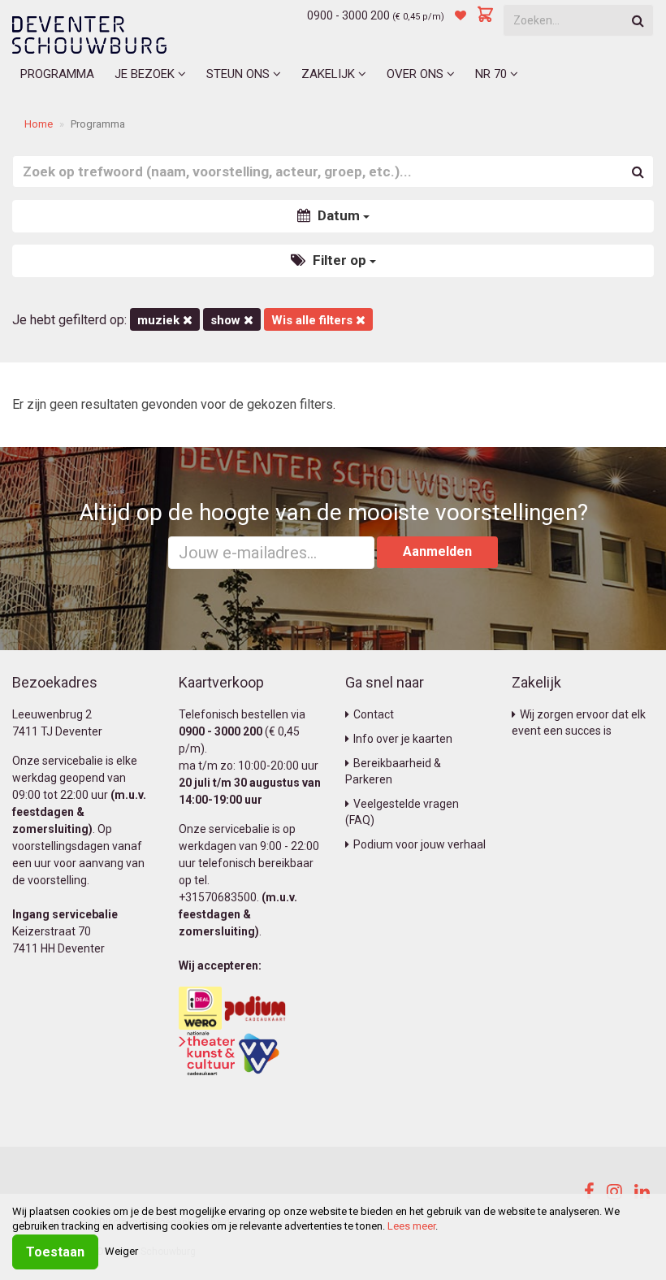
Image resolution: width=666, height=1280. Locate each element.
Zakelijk (329, 74)
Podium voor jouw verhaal (419, 844)
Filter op (339, 260)
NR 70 (492, 74)
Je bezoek (146, 74)
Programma (57, 74)
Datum (338, 215)
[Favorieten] (460, 15)
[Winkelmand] (486, 15)
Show (227, 320)
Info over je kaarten (402, 738)
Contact (373, 714)
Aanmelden (437, 551)
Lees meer (411, 1226)
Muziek (160, 320)
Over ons (417, 74)
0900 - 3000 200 (348, 15)
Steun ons (239, 74)
